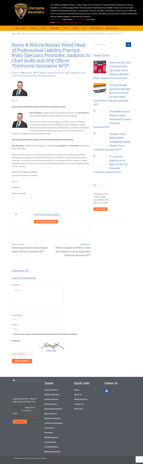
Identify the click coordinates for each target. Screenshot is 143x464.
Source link (16, 187)
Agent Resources (112, 28)
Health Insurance (51, 447)
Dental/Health (54, 28)
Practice (14, 76)
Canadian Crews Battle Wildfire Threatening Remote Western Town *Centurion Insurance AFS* (111, 141)
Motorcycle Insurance (53, 409)
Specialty (43, 76)
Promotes (29, 76)
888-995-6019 (56, 19)
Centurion (50, 73)
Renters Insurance (51, 395)
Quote (43, 28)
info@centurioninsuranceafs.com (68, 22)
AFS (37, 73)
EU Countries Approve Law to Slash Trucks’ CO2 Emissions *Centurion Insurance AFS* (110, 164)
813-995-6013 (79, 19)
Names (78, 73)
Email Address (17, 315)
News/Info (78, 409)
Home (17, 28)
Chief (55, 73)
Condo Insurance (51, 399)
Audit (40, 73)
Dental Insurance (51, 437)
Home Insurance (51, 390)
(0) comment (28, 73)
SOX (38, 76)
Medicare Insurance (52, 452)
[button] (20, 422)
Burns (44, 73)
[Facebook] (106, 391)
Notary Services (80, 399)
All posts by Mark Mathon (46, 222)
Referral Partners (96, 28)
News (84, 28)
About (24, 28)
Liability (73, 73)
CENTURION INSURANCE (47, 214)
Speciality (48, 433)
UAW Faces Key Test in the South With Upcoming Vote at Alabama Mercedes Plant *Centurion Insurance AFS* (111, 70)
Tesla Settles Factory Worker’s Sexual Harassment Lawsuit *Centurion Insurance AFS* (112, 119)
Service (65, 28)
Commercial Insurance (53, 423)
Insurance (33, 28)
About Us (78, 395)
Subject (15, 325)
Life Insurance (50, 442)
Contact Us (78, 404)
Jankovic (67, 73)
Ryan (35, 76)
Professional (22, 76)
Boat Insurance (50, 414)
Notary (75, 28)
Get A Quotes (100, 209)
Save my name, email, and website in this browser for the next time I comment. (45, 334)
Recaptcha (16, 341)
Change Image (51, 351)
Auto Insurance (50, 404)
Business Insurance (52, 418)
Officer (83, 73)
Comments (16, 285)
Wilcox (49, 76)
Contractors (49, 428)
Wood (54, 76)
